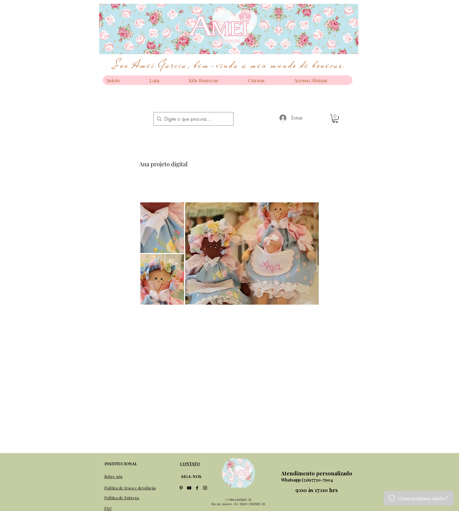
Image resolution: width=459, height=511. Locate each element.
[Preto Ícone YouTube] (189, 488)
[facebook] (197, 488)
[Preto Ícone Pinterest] (181, 488)
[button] (335, 118)
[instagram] (205, 488)
